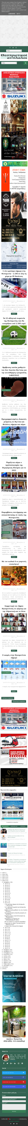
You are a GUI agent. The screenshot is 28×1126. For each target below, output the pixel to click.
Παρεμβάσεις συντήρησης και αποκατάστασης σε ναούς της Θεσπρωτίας (14, 515)
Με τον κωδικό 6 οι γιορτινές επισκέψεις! (15, 921)
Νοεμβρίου (7, 949)
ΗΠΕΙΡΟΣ (6, 485)
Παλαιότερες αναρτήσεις (19, 701)
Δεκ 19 (7, 898)
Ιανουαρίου (7, 965)
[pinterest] (22, 1063)
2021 (3, 879)
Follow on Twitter (8, 1072)
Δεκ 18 (7, 899)
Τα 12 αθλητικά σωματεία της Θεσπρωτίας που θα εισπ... (15, 907)
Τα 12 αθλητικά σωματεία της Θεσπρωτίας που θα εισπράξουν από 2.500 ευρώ (14, 321)
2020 (3, 880)
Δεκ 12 (7, 932)
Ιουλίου (6, 956)
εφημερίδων (16, 822)
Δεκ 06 (7, 942)
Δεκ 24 (7, 893)
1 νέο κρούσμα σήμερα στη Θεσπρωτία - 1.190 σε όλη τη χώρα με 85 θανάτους (14, 273)
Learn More (11, 13)
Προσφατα (5, 826)
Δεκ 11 (7, 934)
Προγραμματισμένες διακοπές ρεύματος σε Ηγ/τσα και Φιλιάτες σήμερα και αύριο (14, 422)
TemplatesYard (14, 1119)
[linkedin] (14, 1063)
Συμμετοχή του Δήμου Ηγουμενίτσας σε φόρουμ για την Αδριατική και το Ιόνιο (14, 608)
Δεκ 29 (7, 887)
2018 (3, 968)
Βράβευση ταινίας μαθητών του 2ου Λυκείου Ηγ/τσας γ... (16, 910)
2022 (3, 877)
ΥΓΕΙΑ (5, 291)
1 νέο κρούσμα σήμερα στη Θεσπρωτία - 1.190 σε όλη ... (15, 904)
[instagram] (16, 48)
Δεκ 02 (7, 946)
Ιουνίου (6, 957)
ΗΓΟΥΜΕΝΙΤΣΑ (7, 390)
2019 (3, 967)
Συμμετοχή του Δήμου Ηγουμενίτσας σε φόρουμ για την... (15, 923)
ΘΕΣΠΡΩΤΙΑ (6, 338)
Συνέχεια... (14, 313)
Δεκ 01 (7, 948)
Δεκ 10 (7, 935)
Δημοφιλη (14, 826)
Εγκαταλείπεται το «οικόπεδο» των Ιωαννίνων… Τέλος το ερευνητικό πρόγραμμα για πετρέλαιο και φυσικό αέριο (17, 845)
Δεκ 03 (7, 945)
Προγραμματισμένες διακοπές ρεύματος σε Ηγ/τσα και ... (15, 913)
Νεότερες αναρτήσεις (7, 698)
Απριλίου (6, 960)
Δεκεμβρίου (7, 882)
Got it (18, 13)
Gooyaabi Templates (14, 1121)
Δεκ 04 (7, 943)
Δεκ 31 (7, 883)
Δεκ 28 (7, 888)
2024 (3, 874)
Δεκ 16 (7, 902)
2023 (3, 876)
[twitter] (13, 48)
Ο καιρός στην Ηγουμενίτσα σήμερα (15, 853)
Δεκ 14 (7, 929)
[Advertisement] (14, 23)
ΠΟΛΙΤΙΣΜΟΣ (6, 532)
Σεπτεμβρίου (7, 953)
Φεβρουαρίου (7, 964)
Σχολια (23, 826)
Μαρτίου (6, 962)
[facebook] (10, 48)
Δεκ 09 (7, 937)
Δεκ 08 (7, 938)
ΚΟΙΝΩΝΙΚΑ (6, 579)
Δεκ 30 (7, 885)
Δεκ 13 (7, 930)
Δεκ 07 (7, 940)
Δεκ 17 (7, 901)
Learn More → (13, 1061)
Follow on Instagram (9, 1086)
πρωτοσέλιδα (9, 822)
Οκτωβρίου (7, 951)
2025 (3, 872)
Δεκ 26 (7, 890)
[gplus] (11, 1063)
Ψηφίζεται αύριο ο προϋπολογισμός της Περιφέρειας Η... (15, 916)
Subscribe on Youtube (9, 1082)
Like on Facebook (8, 1077)
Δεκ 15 (7, 927)
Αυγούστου (7, 954)
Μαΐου (5, 959)
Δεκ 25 (7, 891)
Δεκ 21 (7, 896)
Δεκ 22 (7, 894)
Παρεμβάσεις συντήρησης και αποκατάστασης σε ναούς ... (12, 919)
